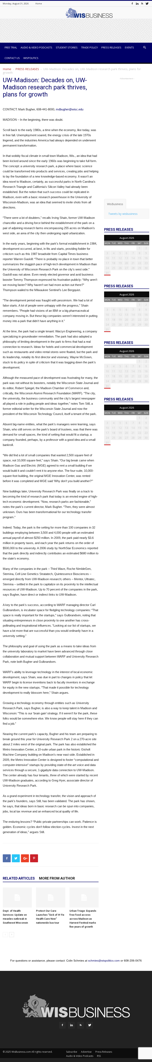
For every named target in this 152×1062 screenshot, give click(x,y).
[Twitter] (147, 3)
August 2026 (127, 238)
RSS (99, 1056)
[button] (144, 47)
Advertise (86, 1051)
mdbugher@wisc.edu (69, 109)
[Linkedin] (137, 3)
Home (38, 3)
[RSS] (142, 3)
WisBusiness (115, 204)
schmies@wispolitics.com (104, 960)
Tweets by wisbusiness (123, 214)
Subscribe (71, 1051)
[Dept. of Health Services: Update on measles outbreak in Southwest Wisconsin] (17, 897)
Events (129, 47)
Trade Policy (89, 47)
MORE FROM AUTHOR (57, 878)
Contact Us (12, 58)
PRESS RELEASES (27, 69)
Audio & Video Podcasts (36, 47)
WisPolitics (30, 58)
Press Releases (111, 47)
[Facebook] (132, 3)
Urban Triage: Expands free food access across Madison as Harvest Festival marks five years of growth (82, 918)
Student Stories (67, 47)
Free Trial (11, 47)
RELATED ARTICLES (19, 878)
